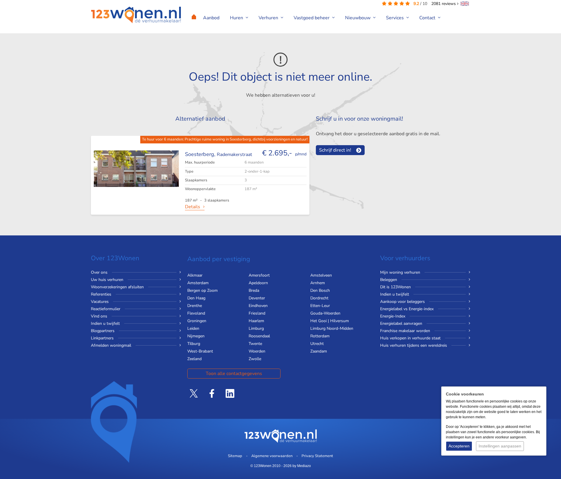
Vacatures (100, 301)
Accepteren (459, 446)
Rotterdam (320, 336)
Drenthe (194, 305)
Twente (255, 343)
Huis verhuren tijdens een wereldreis (413, 345)
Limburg (256, 328)
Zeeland (194, 359)
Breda (254, 290)
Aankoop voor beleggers (402, 301)
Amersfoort (259, 275)
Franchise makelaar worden (405, 331)
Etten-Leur (320, 305)
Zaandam (318, 351)
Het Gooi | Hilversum (329, 321)
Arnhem (317, 283)
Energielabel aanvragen (401, 323)
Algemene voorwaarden (271, 456)
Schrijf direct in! (335, 150)
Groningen (196, 321)
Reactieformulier (105, 309)
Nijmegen (196, 336)
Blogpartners (103, 331)
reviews (444, 3)
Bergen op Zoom (202, 290)
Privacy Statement (317, 456)
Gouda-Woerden (325, 313)
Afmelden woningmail (111, 345)
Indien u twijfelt (105, 323)
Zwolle (255, 359)
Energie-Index (392, 316)
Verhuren (269, 18)
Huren (237, 18)
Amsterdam (198, 283)
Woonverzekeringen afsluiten (117, 287)
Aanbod (211, 18)
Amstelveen (321, 275)
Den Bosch (320, 290)
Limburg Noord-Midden (331, 328)
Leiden (193, 328)
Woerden (257, 351)
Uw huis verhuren (107, 279)
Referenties (101, 294)
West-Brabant (200, 351)
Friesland (257, 313)
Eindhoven (258, 305)
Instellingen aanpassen (500, 446)
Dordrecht (319, 298)
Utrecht (317, 343)
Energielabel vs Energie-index (407, 309)
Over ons (99, 272)
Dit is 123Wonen (395, 287)
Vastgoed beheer (312, 18)
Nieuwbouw (358, 18)
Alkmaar (194, 275)
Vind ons (99, 316)
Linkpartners (102, 338)
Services (395, 18)
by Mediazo (301, 466)
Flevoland (196, 313)
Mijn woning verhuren (400, 272)
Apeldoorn (258, 283)
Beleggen (388, 279)
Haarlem (256, 321)
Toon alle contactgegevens (234, 373)
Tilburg (193, 343)
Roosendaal (259, 336)
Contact (428, 18)
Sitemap (235, 456)
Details (192, 207)
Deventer (257, 298)
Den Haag (196, 298)
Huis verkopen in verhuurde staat (410, 338)
